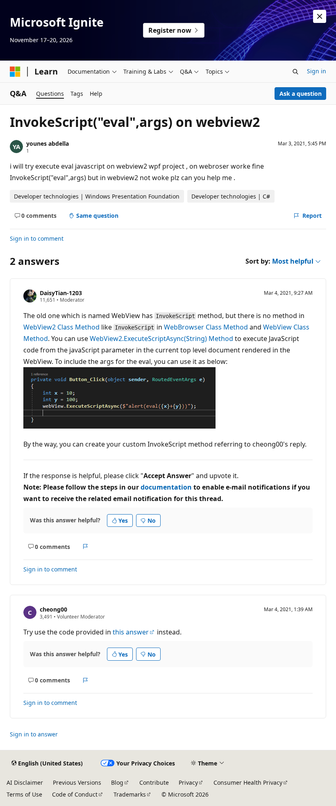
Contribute (154, 782)
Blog (117, 782)
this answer (131, 632)
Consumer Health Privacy (247, 782)
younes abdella (47, 143)
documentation (166, 487)
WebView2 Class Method (61, 327)
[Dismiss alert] (319, 16)
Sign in (316, 71)
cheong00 (53, 609)
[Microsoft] (15, 71)
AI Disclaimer (25, 782)
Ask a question (300, 93)
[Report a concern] (85, 546)
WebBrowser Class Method (206, 327)
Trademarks (130, 794)
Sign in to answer (34, 734)
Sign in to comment (37, 238)
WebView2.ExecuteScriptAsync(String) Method (161, 338)
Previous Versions (77, 782)
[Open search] (295, 71)
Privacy (188, 782)
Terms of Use (24, 794)
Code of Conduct (75, 794)
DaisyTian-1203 (61, 293)
